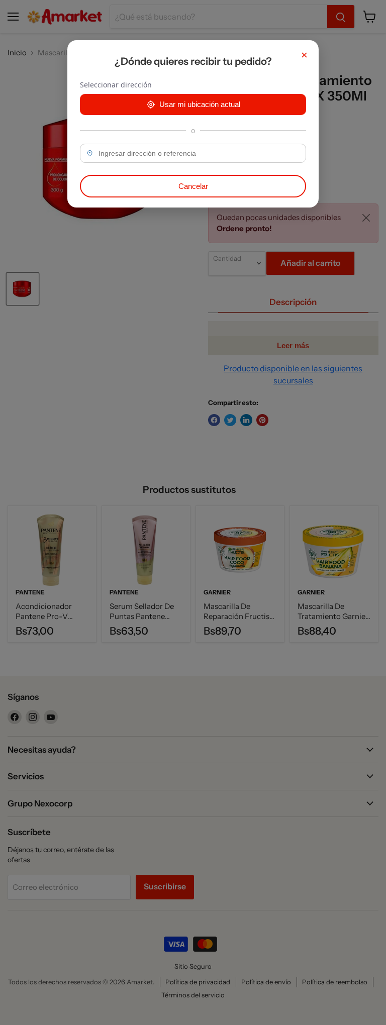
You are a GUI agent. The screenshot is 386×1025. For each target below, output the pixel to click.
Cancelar (193, 186)
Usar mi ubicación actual (199, 104)
